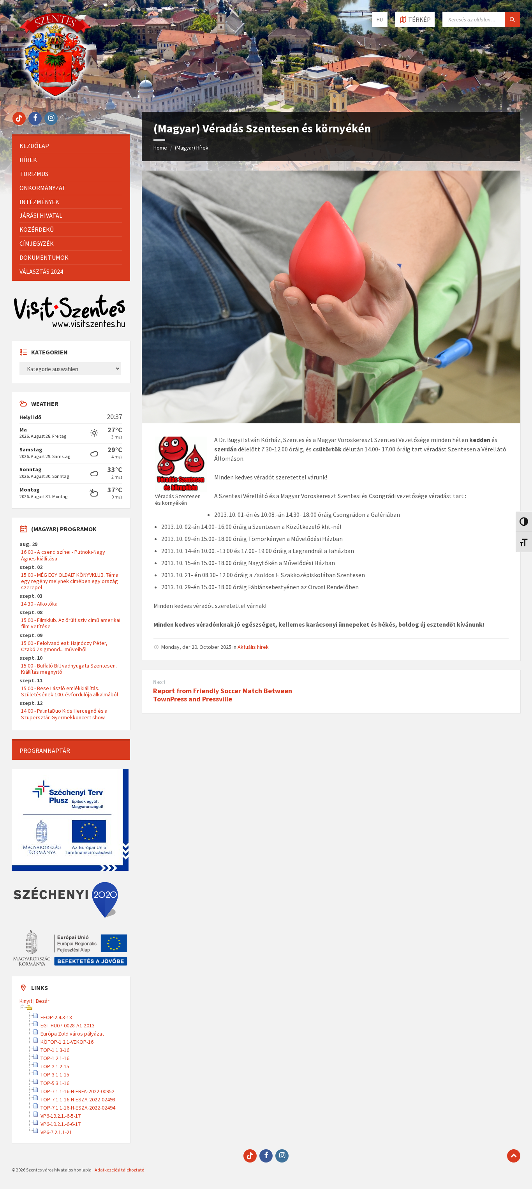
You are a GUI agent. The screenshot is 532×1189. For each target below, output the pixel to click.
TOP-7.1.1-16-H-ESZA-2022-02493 (78, 1099)
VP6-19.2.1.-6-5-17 (61, 1115)
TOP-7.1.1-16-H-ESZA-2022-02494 (78, 1107)
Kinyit (25, 1000)
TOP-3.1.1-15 (55, 1074)
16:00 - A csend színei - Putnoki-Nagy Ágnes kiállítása (63, 555)
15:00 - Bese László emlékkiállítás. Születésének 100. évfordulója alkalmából (69, 691)
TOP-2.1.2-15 (55, 1066)
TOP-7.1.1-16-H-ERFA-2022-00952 (78, 1091)
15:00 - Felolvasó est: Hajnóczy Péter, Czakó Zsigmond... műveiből (64, 646)
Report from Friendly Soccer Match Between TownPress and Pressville (222, 694)
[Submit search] (512, 19)
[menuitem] (70, 146)
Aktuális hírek (253, 646)
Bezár (42, 1000)
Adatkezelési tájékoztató (119, 1170)
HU (380, 19)
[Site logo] (55, 96)
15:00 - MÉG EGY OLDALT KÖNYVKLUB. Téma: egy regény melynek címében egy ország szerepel (70, 581)
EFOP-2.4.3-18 (56, 1017)
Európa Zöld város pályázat (72, 1033)
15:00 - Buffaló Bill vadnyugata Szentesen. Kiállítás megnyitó (69, 668)
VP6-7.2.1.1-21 (56, 1132)
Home (160, 147)
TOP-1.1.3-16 (55, 1049)
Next (159, 682)
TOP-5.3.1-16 (55, 1083)
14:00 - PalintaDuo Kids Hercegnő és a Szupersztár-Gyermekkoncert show (64, 713)
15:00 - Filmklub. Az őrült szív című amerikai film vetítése (70, 623)
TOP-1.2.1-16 (55, 1058)
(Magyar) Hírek (191, 147)
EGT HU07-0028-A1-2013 (68, 1025)
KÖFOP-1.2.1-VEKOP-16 (67, 1041)
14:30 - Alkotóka (39, 603)
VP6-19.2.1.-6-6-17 (61, 1123)
